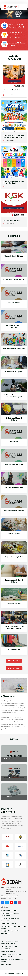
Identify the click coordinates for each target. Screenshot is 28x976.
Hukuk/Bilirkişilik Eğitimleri (14, 372)
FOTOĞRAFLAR (9, 759)
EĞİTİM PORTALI (15, 660)
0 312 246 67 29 (11, 898)
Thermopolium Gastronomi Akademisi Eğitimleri (14, 627)
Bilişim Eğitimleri (14, 302)
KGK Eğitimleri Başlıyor (12, 221)
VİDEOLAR (7, 778)
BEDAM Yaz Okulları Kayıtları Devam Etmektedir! (14, 182)
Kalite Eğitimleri (14, 441)
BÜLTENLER (8, 797)
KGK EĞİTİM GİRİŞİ (15, 668)
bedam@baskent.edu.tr (13, 896)
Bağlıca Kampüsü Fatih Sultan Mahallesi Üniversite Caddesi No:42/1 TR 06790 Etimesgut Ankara (16, 890)
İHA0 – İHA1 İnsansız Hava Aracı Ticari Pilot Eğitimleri (14, 396)
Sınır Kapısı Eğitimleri (14, 603)
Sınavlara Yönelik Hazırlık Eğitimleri (14, 581)
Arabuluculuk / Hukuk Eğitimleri (14, 279)
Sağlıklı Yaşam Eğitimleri (14, 557)
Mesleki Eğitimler (14, 534)
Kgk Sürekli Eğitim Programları (14, 464)
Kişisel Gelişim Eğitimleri (14, 487)
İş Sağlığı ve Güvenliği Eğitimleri (14, 419)
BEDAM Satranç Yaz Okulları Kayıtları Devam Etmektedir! (14, 136)
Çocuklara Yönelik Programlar (14, 349)
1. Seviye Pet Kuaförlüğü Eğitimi (11, 91)
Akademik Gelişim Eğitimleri (14, 256)
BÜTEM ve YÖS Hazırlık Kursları (14, 326)
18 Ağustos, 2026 (8, 95)
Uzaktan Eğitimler (14, 649)
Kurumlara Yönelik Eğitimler (14, 511)
